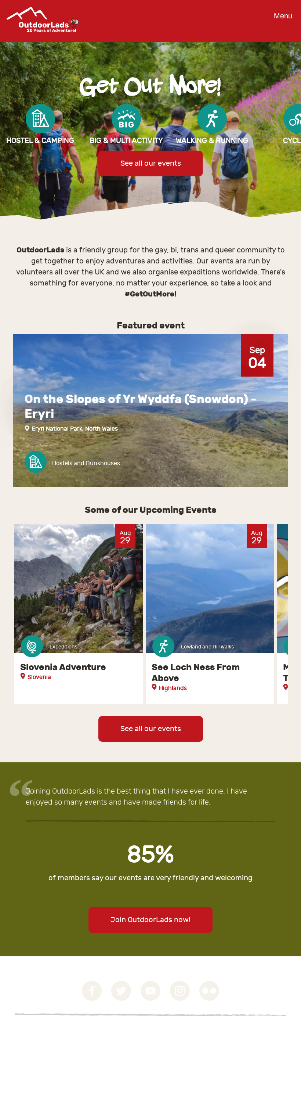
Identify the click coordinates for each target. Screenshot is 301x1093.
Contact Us (29, 1050)
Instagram (180, 991)
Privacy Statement (40, 1041)
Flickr (209, 991)
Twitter (121, 991)
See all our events (150, 163)
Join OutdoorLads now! (150, 920)
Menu (283, 16)
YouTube (150, 991)
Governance (31, 1032)
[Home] (42, 37)
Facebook (92, 991)
